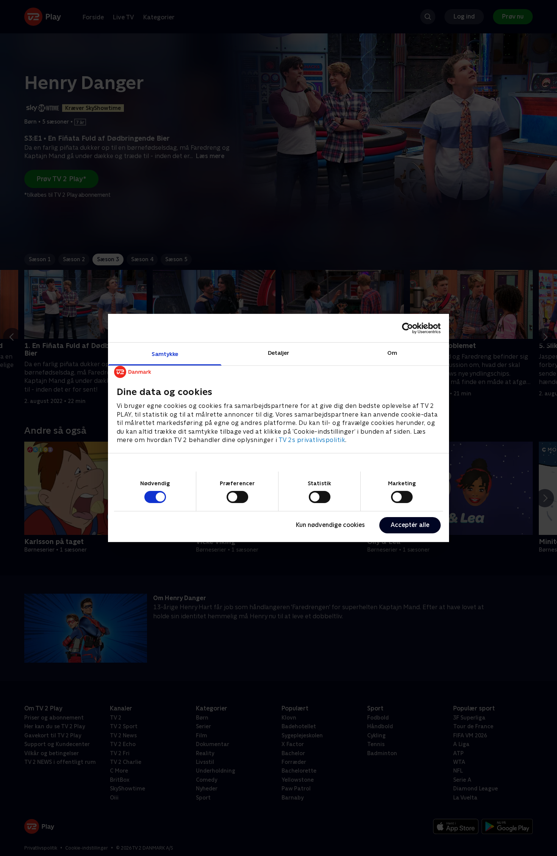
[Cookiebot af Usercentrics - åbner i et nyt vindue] (407, 328)
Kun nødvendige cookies (330, 524)
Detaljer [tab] (278, 353)
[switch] (237, 497)
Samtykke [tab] (165, 354)
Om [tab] (392, 353)
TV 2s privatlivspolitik (312, 440)
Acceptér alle (410, 524)
